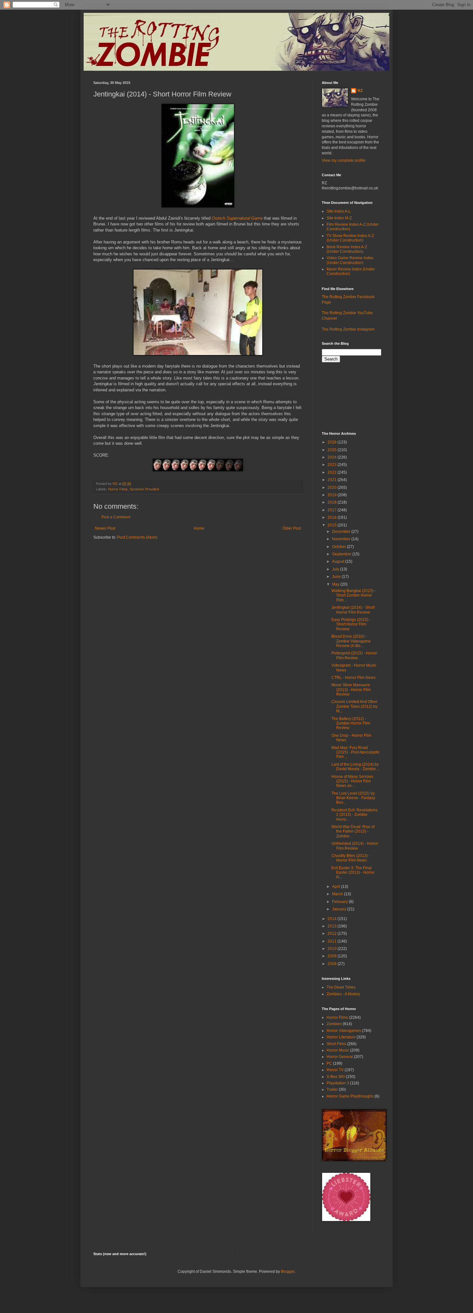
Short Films (336, 1044)
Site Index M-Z (339, 218)
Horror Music (338, 1050)
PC (329, 1063)
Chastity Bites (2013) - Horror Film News (350, 857)
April (336, 886)
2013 (333, 926)
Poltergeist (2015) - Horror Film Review (354, 655)
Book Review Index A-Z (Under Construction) (347, 249)
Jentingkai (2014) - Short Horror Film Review (353, 609)
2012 (333, 933)
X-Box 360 (336, 1076)
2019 (333, 495)
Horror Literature (341, 1037)
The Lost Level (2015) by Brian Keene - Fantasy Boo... (353, 798)
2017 (333, 510)
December (341, 531)
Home (199, 528)
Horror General (340, 1056)
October (339, 546)
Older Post (292, 528)
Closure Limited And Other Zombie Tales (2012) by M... (354, 706)
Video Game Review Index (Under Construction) (350, 260)
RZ (360, 90)
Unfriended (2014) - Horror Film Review (354, 845)
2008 (333, 964)
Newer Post (105, 528)
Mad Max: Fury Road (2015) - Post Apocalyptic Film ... (355, 752)
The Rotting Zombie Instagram (348, 329)
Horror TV (335, 1070)
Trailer (332, 1089)
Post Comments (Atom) (137, 537)
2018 (333, 502)
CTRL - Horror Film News (353, 677)
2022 (333, 472)
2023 (333, 464)
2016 (333, 517)
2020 (333, 487)
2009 (333, 956)
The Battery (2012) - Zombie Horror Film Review (350, 723)
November (341, 539)
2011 (333, 941)
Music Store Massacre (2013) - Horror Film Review (351, 690)
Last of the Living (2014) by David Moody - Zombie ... (355, 766)
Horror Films (118, 489)
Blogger (287, 1271)
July (336, 569)
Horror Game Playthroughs (350, 1096)
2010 (333, 948)
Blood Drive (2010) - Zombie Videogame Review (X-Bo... (351, 641)
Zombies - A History (343, 994)
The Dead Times (341, 987)
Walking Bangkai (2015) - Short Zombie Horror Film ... (353, 595)
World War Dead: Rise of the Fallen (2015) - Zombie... (353, 831)
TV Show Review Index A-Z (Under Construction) (350, 237)
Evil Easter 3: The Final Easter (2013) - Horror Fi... (353, 873)
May (336, 584)
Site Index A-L (339, 211)
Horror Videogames (344, 1030)
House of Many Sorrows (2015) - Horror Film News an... (352, 781)
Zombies (334, 1024)
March (338, 894)
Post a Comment (115, 517)
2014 (333, 918)
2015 (333, 525)
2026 (333, 442)
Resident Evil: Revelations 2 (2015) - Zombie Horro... (354, 815)
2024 (333, 457)
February (340, 901)
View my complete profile (344, 160)
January (339, 909)
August (338, 561)
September (342, 554)
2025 (333, 450)
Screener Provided (144, 489)
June (337, 576)
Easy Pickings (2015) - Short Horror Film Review (351, 624)
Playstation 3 (338, 1083)
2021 (333, 480)
